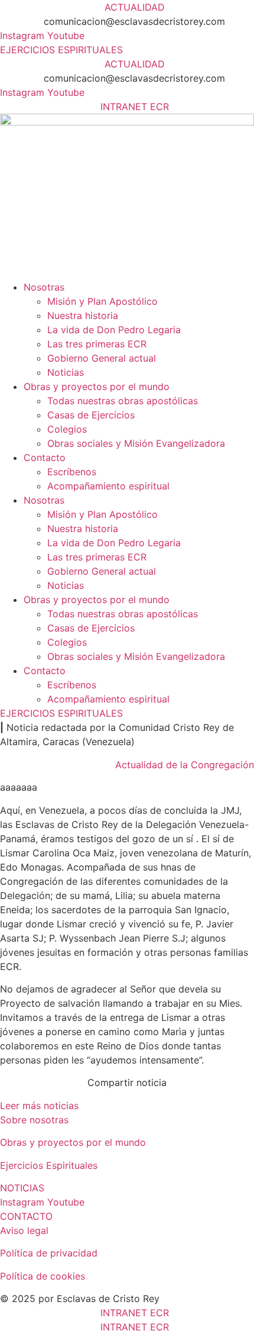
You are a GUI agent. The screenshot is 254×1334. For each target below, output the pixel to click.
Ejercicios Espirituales (48, 1165)
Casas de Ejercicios (91, 415)
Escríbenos (71, 472)
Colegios (67, 429)
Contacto (45, 457)
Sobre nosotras (34, 1120)
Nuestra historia (82, 315)
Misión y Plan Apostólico (102, 301)
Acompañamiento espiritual (108, 486)
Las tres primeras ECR (96, 344)
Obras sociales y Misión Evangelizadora (136, 443)
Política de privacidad (48, 1253)
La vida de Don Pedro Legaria (114, 330)
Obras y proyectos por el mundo (97, 386)
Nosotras (44, 287)
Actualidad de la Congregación (184, 765)
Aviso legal (24, 1230)
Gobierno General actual (101, 358)
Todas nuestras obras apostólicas (122, 401)
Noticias (65, 372)
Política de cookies (42, 1276)
